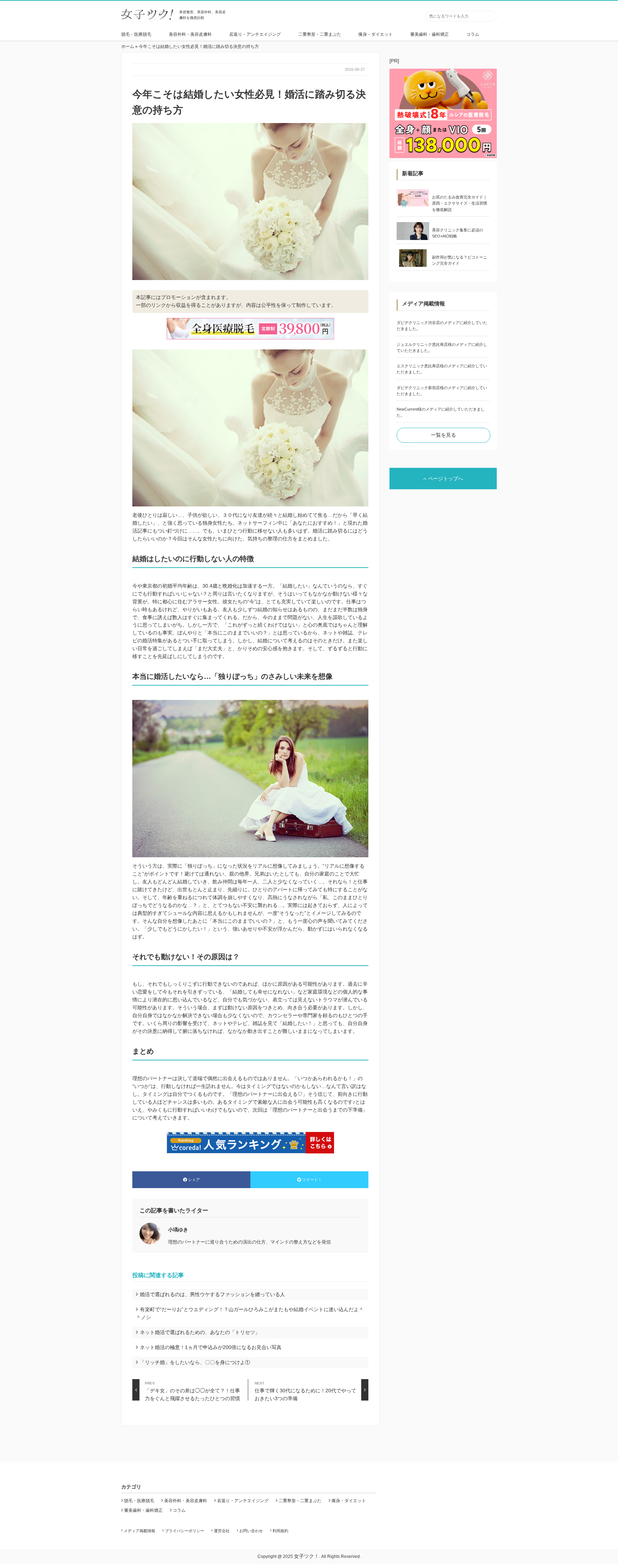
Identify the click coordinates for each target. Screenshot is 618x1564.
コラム (472, 34)
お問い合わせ (251, 1531)
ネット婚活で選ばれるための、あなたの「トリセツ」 (200, 1332)
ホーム (127, 46)
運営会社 (222, 1531)
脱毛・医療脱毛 (136, 34)
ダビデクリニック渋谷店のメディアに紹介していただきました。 (442, 325)
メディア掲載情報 (139, 1531)
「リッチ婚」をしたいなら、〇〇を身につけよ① (195, 1362)
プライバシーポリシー (184, 1531)
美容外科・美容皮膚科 (190, 34)
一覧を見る (443, 435)
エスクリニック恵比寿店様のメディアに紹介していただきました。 (442, 369)
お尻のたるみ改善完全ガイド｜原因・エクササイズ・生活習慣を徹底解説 (459, 203)
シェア (194, 1179)
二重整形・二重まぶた (319, 34)
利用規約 (280, 1531)
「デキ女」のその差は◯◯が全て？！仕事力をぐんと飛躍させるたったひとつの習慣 (192, 1391)
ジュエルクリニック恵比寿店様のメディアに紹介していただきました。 (442, 347)
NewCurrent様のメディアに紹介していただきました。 (441, 412)
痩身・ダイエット (375, 34)
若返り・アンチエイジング (255, 34)
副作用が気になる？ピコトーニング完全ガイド (459, 260)
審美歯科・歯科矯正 (429, 34)
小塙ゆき (178, 1229)
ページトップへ (445, 478)
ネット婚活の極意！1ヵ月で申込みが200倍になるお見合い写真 (210, 1347)
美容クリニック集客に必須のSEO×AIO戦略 (457, 233)
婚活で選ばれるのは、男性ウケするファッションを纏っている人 (212, 1294)
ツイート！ (312, 1179)
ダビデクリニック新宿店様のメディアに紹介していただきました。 (442, 391)
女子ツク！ (306, 1556)
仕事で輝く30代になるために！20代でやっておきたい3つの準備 (305, 1391)
